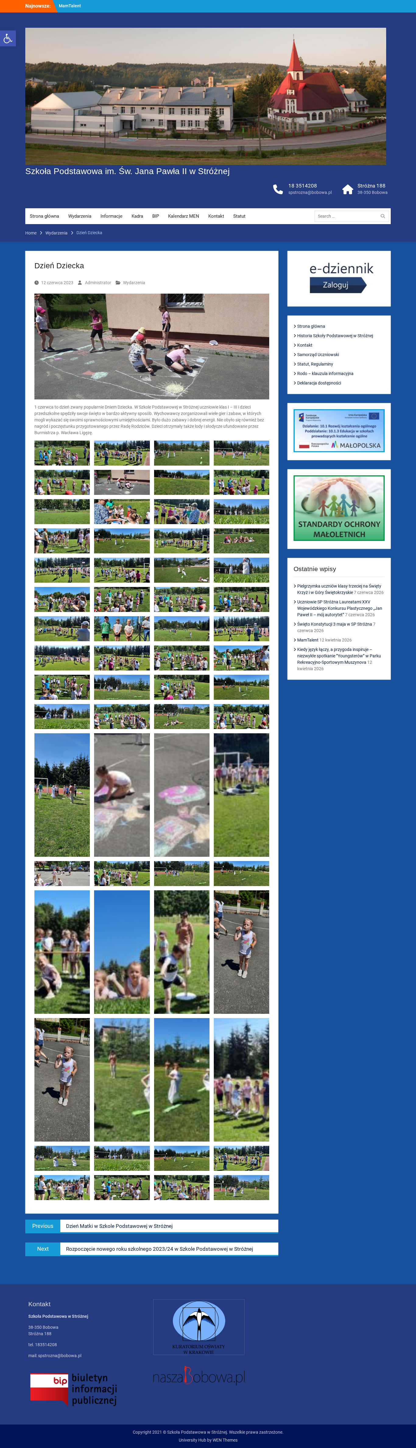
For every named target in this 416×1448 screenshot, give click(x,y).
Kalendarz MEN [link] (183, 216)
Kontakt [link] (216, 216)
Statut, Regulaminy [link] (315, 364)
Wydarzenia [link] (79, 216)
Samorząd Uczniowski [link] (318, 354)
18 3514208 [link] (302, 186)
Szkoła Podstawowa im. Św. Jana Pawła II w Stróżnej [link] (127, 171)
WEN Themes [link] (225, 1440)
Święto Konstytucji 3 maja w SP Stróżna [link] (334, 624)
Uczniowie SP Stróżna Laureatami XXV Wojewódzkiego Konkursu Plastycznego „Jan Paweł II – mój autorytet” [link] (339, 608)
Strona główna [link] (44, 216)
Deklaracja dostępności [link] (319, 383)
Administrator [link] (98, 282)
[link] (8, 38)
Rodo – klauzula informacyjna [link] (325, 373)
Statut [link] (239, 216)
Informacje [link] (111, 216)
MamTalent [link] (308, 640)
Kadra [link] (137, 216)
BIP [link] (155, 216)
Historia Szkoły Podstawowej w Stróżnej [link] (335, 335)
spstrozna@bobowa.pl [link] (310, 192)
